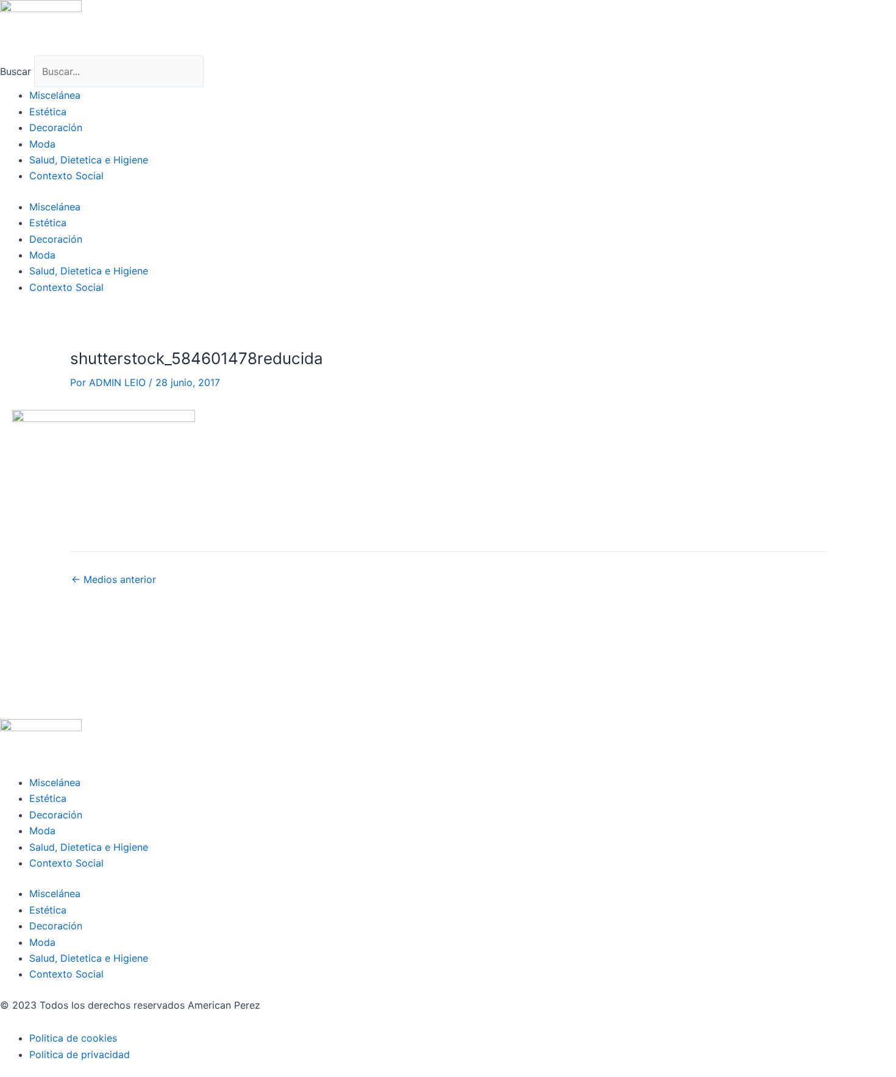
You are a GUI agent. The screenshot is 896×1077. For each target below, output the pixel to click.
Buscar (15, 71)
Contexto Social (66, 176)
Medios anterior (113, 579)
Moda (42, 144)
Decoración (55, 127)
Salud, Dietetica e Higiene (88, 160)
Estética (47, 112)
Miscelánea (54, 95)
